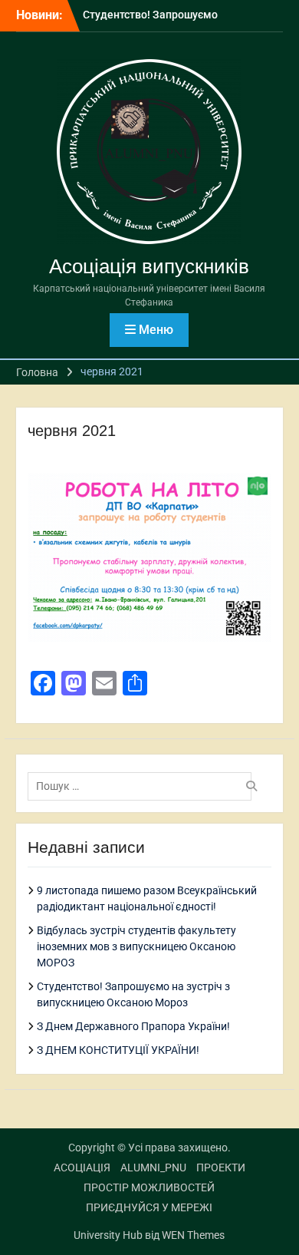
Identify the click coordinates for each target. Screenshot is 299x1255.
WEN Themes (193, 1235)
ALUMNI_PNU (153, 1167)
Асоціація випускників (149, 266)
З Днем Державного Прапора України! (133, 1026)
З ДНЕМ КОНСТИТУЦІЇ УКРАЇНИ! (118, 1050)
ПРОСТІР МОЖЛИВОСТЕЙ (149, 1187)
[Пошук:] (144, 786)
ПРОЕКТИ (220, 1167)
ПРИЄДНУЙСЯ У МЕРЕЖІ (149, 1207)
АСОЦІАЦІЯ (82, 1167)
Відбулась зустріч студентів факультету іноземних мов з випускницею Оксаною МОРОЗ (136, 946)
